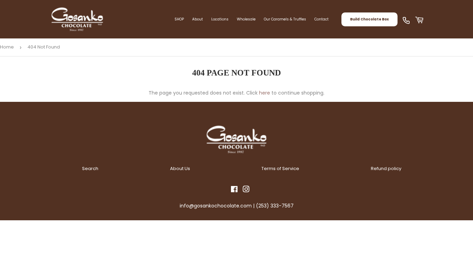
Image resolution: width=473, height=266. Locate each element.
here (264, 92)
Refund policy (386, 168)
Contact (321, 19)
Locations (220, 19)
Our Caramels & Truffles (285, 19)
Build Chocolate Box (369, 19)
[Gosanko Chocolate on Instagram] (246, 190)
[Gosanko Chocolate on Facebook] (234, 190)
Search (90, 168)
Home (7, 47)
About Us (180, 168)
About (197, 19)
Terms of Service (280, 168)
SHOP (179, 19)
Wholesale (246, 19)
